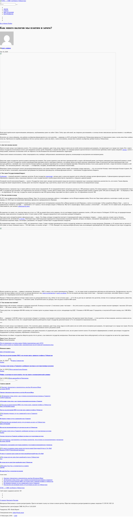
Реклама (15, 500)
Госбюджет (3, 176)
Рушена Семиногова (17, 360)
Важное (2, 450)
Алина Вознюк (22, 369)
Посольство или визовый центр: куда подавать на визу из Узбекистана (18, 427)
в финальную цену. (24, 206)
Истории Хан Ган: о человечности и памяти (11, 471)
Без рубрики (4, 23)
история (2, 389)
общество (8, 397)
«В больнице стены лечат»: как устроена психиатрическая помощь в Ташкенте (21, 401)
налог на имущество (48, 293)
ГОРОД (6, 11)
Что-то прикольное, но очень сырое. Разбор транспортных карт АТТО (21, 343)
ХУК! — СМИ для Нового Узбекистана (12, 488)
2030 (15, 515)
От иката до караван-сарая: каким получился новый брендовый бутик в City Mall (22, 453)
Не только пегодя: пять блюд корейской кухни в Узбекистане (16, 462)
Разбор (10, 23)
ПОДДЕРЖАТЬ (8, 14)
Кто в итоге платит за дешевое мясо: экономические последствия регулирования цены (26, 345)
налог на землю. (61, 293)
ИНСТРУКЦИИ (9, 12)
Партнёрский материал (17, 450)
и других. (22, 219)
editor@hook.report (18, 512)
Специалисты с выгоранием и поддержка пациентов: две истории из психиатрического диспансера (26, 444)
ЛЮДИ (6, 9)
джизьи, (124, 149)
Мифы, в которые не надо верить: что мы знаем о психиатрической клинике (25, 374)
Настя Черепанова (22, 378)
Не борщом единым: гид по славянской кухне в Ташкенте (15, 418)
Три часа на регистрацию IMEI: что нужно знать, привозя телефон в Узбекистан (26, 355)
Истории (3, 441)
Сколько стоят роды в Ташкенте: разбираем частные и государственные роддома (27, 366)
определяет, (49, 176)
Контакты (10, 500)
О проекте (3, 500)
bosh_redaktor (6, 48)
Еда (1, 415)
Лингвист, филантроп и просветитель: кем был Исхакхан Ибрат (17, 392)
